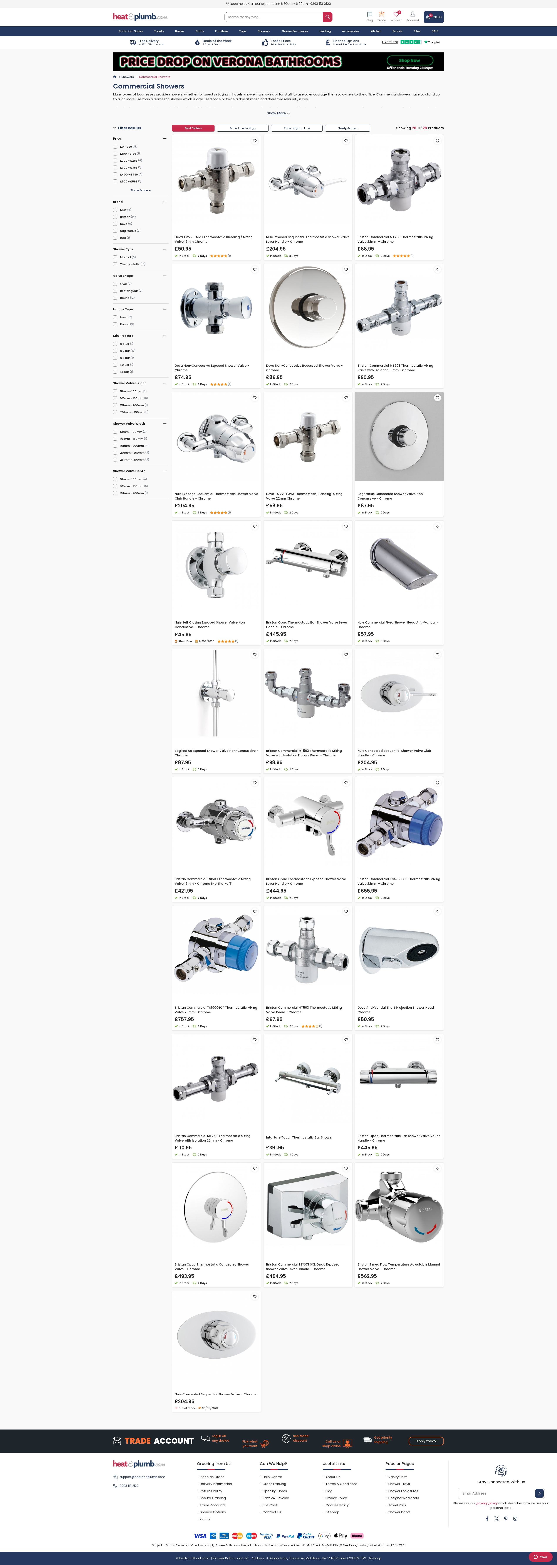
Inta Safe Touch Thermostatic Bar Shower (299, 1137)
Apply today (426, 1441)
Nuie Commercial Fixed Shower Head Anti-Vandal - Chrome (397, 624)
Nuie (123, 210)
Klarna (205, 1519)
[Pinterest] (506, 1519)
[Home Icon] (114, 77)
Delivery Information (216, 1483)
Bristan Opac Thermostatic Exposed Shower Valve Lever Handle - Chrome (306, 881)
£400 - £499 (129, 174)
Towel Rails (397, 1505)
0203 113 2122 (320, 4)
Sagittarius (128, 231)
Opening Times (275, 1491)
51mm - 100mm (131, 391)
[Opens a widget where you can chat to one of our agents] (540, 1557)
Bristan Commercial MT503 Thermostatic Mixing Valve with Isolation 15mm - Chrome (395, 367)
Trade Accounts (213, 1505)
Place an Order (212, 1477)
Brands (398, 31)
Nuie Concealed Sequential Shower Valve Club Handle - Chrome (394, 753)
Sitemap (332, 1512)
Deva (123, 224)
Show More (139, 190)
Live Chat (270, 1505)
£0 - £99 (126, 147)
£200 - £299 (128, 161)
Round (124, 298)
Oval (123, 284)
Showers (127, 77)
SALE (435, 31)
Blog (328, 1491)
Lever (124, 317)
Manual (125, 257)
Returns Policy (211, 1491)
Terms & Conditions (341, 1483)
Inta (123, 238)
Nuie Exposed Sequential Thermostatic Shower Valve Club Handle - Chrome (216, 496)
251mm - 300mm (132, 460)
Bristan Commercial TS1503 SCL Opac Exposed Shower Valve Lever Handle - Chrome (302, 1266)
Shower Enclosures (403, 1491)
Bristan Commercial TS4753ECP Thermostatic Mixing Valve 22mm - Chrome (398, 881)
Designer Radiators (403, 1498)
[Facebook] (487, 1519)
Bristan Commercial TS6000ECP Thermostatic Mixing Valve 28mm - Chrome (216, 1009)
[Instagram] (515, 1519)
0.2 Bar (125, 351)
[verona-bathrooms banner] (278, 61)
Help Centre (272, 1477)
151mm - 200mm (132, 405)
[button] (412, 17)
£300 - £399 (128, 168)
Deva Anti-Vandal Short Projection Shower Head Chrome (395, 1009)
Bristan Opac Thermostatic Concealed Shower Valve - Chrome (212, 1266)
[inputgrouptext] (327, 17)
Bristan (125, 217)
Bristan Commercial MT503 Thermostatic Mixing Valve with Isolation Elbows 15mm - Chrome (304, 753)
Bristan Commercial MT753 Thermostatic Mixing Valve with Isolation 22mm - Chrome (212, 1138)
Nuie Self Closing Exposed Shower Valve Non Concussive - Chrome (210, 624)
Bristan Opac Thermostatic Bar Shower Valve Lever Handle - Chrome (306, 624)
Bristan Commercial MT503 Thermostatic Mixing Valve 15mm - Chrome (304, 1009)
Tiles (417, 31)
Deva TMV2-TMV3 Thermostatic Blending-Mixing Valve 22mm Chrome (304, 496)
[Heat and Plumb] (140, 16)
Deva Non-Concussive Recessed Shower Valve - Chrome (304, 367)
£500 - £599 (128, 181)
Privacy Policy (336, 1498)
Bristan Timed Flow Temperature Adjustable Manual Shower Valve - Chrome (398, 1266)
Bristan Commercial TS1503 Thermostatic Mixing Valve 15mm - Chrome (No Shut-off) (213, 881)
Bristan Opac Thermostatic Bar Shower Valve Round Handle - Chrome (399, 1138)
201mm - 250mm (132, 412)
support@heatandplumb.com (142, 1477)
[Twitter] (496, 1519)
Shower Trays (399, 1483)
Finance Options (213, 1512)
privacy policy (486, 1503)
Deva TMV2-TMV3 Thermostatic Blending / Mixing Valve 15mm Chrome (214, 239)
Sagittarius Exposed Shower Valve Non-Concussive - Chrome (216, 753)
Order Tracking (274, 1483)
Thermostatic (130, 264)
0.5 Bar (125, 358)
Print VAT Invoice (276, 1498)
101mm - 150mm (131, 398)
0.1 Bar (124, 344)
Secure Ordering (213, 1498)
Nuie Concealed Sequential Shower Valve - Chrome (215, 1394)
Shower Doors (399, 1512)
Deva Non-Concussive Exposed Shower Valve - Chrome (212, 367)
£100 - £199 (128, 154)
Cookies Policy (337, 1505)
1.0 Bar (124, 365)
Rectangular (129, 291)
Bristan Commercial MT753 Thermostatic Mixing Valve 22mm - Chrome (395, 239)
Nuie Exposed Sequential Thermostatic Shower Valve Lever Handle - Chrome (307, 239)
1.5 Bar (124, 372)
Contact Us (272, 1512)
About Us (332, 1477)
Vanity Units (398, 1477)
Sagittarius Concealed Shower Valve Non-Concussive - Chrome (390, 496)
